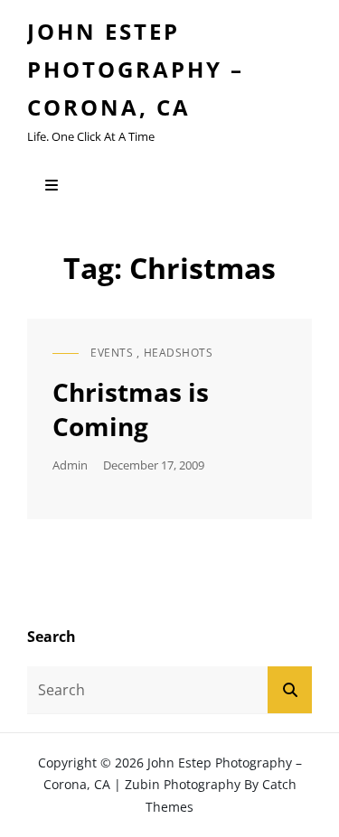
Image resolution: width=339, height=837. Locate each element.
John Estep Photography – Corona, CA (135, 69)
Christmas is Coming (130, 409)
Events (111, 352)
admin (70, 465)
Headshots (178, 352)
